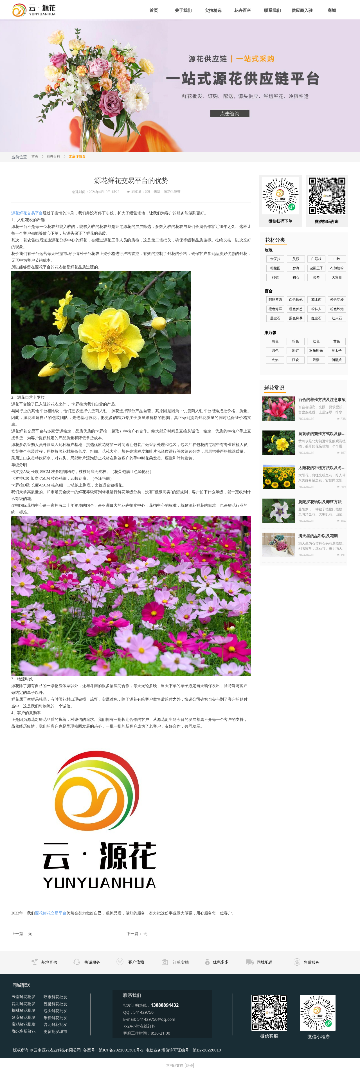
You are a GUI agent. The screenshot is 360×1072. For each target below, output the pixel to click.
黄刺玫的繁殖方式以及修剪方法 (322, 434)
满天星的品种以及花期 (318, 536)
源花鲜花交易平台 (27, 213)
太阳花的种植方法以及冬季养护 (322, 468)
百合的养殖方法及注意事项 (322, 400)
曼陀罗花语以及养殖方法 (320, 502)
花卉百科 (53, 156)
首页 (35, 156)
